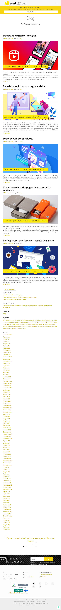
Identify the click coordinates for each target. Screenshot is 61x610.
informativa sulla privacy (49, 562)
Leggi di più (6, 81)
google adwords (30, 324)
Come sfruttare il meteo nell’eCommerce (14, 299)
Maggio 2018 (6, 447)
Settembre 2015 (7, 516)
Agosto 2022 (6, 337)
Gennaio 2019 (7, 430)
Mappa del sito (44, 576)
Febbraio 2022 (7, 350)
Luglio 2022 (6, 339)
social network (51, 326)
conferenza (28, 320)
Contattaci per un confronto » (46, 574)
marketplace (9, 326)
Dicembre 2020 (7, 381)
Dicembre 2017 (7, 458)
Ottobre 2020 (7, 385)
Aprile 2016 (6, 500)
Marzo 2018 (6, 452)
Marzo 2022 (6, 348)
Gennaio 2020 (7, 403)
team (15, 328)
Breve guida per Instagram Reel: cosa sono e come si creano (19, 297)
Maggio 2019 (6, 421)
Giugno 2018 (6, 445)
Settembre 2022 (7, 335)
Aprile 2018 (6, 450)
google (26, 324)
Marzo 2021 (6, 374)
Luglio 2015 (6, 520)
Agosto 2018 (6, 441)
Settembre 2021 (7, 361)
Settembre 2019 (7, 412)
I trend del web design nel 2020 (18, 138)
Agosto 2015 (6, 518)
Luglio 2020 (6, 390)
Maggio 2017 (6, 472)
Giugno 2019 (6, 419)
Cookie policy (31, 605)
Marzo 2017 (6, 476)
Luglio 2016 (6, 494)
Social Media (46, 326)
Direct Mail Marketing (25, 322)
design (9, 322)
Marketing (5, 326)
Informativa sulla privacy (23, 605)
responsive (40, 326)
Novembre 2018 (7, 434)
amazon (13, 320)
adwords (9, 320)
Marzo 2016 (6, 503)
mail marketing (52, 324)
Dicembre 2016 (7, 483)
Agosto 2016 (6, 492)
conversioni (51, 320)
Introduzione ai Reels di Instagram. (20, 35)
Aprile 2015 (6, 527)
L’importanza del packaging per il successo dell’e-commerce (27, 188)
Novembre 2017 (7, 461)
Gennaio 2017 (6, 481)
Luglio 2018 (6, 443)
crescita (55, 320)
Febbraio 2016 (7, 505)
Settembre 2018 (7, 439)
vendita (19, 328)
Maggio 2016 (6, 498)
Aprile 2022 (6, 346)
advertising (5, 320)
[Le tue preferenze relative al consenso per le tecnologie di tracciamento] (58, 607)
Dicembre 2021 (7, 355)
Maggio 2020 (6, 394)
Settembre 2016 (7, 489)
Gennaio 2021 (7, 379)
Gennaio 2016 (7, 507)
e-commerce (36, 322)
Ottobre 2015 (6, 514)
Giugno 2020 (6, 392)
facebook (17, 324)
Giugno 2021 (6, 368)
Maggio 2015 (6, 525)
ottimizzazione (24, 326)
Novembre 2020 (7, 383)
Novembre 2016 (7, 485)
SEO (43, 326)
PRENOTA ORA (30, 11)
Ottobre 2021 (6, 359)
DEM (7, 322)
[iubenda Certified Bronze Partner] (18, 593)
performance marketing (32, 326)
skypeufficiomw (31, 577)
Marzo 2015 (6, 529)
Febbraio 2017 (7, 478)
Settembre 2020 (7, 388)
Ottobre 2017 (6, 463)
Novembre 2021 (7, 357)
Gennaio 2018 (7, 456)
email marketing (8, 324)
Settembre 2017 (7, 465)
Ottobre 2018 (7, 436)
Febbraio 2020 (7, 401)
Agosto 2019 (6, 414)
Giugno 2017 (6, 469)
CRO (4, 322)
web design (23, 328)
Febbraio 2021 (7, 377)
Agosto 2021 (6, 363)
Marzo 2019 (6, 425)
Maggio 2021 (6, 370)
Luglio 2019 (6, 416)
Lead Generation (46, 324)
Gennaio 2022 (7, 352)
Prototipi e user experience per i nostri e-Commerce (28, 240)
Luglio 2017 (6, 467)
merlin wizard (14, 326)
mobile (18, 326)
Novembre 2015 (7, 511)
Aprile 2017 (6, 474)
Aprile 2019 (6, 423)
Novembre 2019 (7, 408)
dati (5, 322)
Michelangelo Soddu (8, 38)
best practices (22, 320)
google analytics (35, 324)
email (55, 322)
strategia (11, 328)
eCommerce (48, 322)
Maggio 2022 (6, 344)
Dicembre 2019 (7, 405)
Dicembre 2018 (7, 432)
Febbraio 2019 (7, 427)
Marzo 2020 (6, 399)
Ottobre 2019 (7, 410)
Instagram (40, 324)
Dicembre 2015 (7, 509)
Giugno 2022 (6, 341)
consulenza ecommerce (34, 320)
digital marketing (15, 322)
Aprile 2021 (6, 372)
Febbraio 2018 (7, 454)
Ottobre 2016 (7, 487)
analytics (16, 320)
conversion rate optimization (44, 320)
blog (21, 38)
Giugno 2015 (6, 522)
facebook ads (22, 324)
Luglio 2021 (6, 366)
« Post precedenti (9, 289)
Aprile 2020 (6, 397)
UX (16, 328)
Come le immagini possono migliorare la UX (24, 86)
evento (14, 324)
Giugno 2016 (6, 496)
